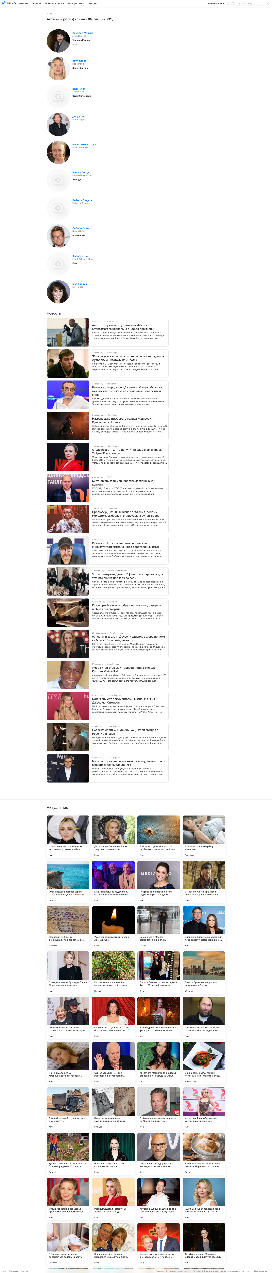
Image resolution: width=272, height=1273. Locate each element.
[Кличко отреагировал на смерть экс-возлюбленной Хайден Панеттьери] (158, 1244)
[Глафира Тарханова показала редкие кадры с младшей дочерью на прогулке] (158, 882)
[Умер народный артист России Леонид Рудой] (113, 927)
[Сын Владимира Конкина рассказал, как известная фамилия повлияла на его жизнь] (113, 1063)
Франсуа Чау (80, 256)
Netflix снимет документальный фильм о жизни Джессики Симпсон (125, 700)
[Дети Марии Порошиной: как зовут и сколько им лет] (113, 836)
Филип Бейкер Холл (84, 144)
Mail (4, 1271)
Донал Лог (78, 116)
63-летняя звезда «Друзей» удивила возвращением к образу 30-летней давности (128, 638)
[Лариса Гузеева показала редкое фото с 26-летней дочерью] (158, 972)
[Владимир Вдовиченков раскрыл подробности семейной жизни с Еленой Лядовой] (204, 927)
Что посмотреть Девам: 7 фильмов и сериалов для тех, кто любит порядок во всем (127, 576)
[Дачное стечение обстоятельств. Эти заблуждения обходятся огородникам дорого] (68, 1154)
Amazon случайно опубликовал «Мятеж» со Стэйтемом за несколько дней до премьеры (123, 327)
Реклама (24, 1271)
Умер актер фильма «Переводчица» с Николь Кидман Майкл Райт (124, 669)
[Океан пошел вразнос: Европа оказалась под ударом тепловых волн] (68, 882)
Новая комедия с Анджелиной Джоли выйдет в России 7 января (125, 731)
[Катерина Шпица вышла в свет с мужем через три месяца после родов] (158, 1199)
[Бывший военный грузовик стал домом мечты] (68, 1108)
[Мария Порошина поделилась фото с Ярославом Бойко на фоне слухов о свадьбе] (113, 882)
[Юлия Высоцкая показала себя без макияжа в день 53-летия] (204, 1199)
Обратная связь (260, 1271)
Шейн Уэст (78, 88)
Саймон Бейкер (81, 228)
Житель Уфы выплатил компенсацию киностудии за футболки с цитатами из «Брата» (128, 358)
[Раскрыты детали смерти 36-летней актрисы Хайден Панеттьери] (113, 1199)
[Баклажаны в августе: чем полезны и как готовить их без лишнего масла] (204, 1063)
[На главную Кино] (11, 3)
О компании (13, 1271)
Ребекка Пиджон (82, 200)
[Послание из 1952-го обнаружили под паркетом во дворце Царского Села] (68, 927)
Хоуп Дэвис (79, 60)
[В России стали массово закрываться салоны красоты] (68, 1244)
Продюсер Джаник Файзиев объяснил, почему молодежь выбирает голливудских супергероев (125, 513)
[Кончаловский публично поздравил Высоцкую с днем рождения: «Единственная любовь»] (113, 1244)
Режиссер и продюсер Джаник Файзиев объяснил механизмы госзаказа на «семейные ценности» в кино (127, 391)
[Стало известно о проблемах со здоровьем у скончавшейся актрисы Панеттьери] (68, 836)
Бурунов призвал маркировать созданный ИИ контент (124, 482)
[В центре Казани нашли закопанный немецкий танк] (113, 1108)
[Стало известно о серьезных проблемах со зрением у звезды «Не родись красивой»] (68, 1199)
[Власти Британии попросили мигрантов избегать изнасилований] (204, 972)
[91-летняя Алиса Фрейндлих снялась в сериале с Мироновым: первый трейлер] (204, 882)
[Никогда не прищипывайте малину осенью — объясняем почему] (113, 972)
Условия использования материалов (236, 1271)
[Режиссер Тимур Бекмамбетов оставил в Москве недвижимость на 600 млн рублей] (204, 1018)
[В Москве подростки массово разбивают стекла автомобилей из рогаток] (158, 836)
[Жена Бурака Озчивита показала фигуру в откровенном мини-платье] (158, 1018)
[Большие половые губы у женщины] (204, 836)
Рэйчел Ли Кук (81, 172)
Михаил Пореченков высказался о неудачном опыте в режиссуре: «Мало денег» (128, 763)
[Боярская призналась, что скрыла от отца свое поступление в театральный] (113, 1154)
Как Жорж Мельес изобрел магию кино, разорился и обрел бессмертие (127, 607)
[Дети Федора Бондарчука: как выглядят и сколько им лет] (158, 1154)
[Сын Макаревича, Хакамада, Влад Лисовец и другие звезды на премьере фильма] (204, 1244)
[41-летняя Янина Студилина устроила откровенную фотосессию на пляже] (204, 1108)
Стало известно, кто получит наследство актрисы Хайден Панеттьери (127, 451)
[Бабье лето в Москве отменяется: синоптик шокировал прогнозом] (158, 927)
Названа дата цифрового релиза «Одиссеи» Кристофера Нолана (122, 420)
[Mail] (4, 3)
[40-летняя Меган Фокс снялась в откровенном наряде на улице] (158, 1063)
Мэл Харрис (79, 284)
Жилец (50, 14)
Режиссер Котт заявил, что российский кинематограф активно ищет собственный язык (125, 545)
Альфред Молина (82, 33)
